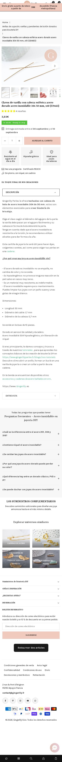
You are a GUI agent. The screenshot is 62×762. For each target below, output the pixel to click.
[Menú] (18, 758)
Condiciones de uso (32, 670)
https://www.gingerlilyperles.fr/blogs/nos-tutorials (28, 357)
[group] (31, 65)
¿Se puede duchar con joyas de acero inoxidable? (28, 489)
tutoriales (27, 350)
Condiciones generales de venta (19, 665)
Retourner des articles (31, 647)
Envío (47, 670)
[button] (55, 66)
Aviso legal (42, 665)
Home (5, 22)
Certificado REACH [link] (32, 169)
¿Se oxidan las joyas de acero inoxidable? (24, 454)
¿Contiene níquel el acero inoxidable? (21, 445)
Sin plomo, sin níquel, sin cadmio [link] (20, 173)
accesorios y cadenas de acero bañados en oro (26, 379)
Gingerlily (21, 386)
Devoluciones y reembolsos (17, 675)
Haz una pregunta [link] (13, 169)
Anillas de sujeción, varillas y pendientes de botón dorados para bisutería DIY (29, 28)
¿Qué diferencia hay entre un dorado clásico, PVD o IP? (28, 478)
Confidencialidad (12, 670)
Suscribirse (31, 635)
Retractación (39, 675)
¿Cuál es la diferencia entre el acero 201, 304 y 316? (26, 434)
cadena (10, 251)
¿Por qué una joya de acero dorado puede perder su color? (27, 465)
